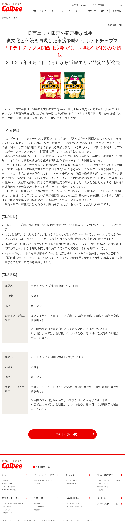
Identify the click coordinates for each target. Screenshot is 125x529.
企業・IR (104, 11)
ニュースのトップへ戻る (62, 434)
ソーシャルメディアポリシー (70, 520)
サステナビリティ (91, 11)
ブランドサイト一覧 (9, 487)
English (84, 5)
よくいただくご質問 (72, 503)
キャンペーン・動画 (47, 11)
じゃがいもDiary (102, 483)
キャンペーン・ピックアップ (44, 480)
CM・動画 (37, 483)
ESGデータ (6, 510)
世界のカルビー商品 (9, 490)
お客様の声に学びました (74, 506)
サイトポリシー (6, 520)
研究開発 (37, 510)
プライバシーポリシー (48, 520)
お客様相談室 (116, 11)
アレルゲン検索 (7, 483)
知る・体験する (75, 11)
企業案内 (37, 503)
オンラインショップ (72, 480)
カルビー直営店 (71, 483)
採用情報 (75, 5)
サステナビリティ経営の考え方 (12, 503)
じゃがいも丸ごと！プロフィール (108, 480)
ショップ (62, 11)
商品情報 (5, 480)
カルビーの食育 (102, 487)
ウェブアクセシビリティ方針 (26, 520)
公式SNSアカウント (107, 504)
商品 (34, 11)
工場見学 (100, 490)
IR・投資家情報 (39, 506)
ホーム (5, 18)
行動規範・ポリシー (9, 513)
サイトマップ (89, 520)
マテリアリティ (7, 506)
